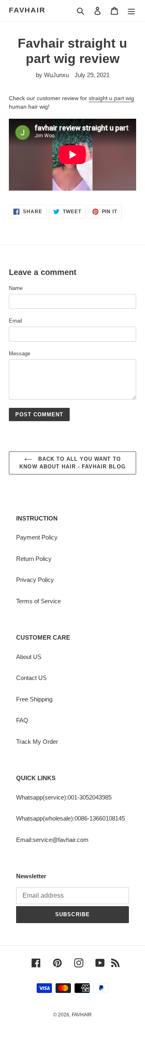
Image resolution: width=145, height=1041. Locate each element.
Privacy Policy (35, 579)
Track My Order (37, 741)
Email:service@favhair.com (52, 839)
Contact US (31, 677)
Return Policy (34, 558)
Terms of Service (38, 601)
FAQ (22, 720)
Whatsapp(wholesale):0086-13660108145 (70, 818)
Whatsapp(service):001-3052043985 (64, 797)
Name (16, 288)
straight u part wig (111, 98)
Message (19, 353)
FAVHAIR (27, 10)
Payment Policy (37, 537)
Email (15, 321)
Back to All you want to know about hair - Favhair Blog (72, 463)
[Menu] (131, 10)
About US (28, 656)
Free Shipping (34, 699)
